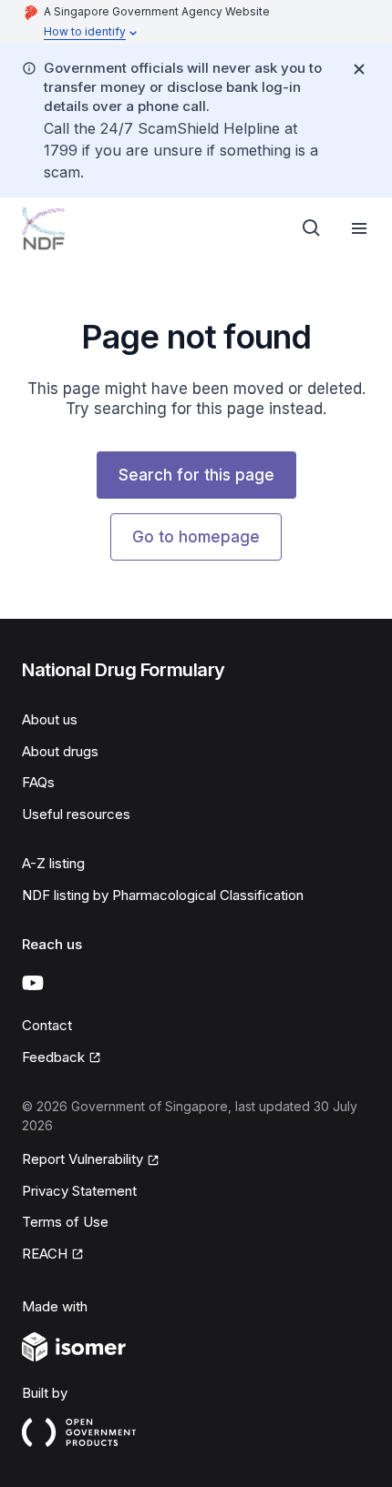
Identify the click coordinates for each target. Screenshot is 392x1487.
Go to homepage (196, 537)
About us (49, 719)
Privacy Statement (79, 1190)
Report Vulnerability (82, 1159)
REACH (44, 1253)
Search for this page (196, 475)
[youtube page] (33, 983)
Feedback (53, 1057)
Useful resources (76, 814)
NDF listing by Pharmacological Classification (163, 895)
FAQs (38, 782)
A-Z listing (53, 863)
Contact (47, 1025)
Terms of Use (65, 1221)
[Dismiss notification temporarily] (359, 69)
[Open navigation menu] (359, 228)
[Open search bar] (312, 228)
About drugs (60, 751)
